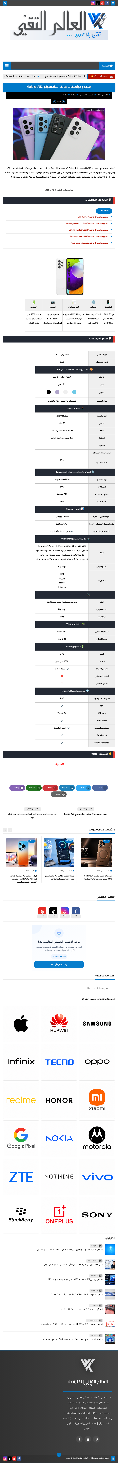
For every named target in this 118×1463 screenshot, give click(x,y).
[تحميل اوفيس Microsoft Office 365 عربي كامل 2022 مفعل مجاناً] (110, 1324)
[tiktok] (98, 3)
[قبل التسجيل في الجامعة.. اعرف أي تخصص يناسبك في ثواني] (110, 1264)
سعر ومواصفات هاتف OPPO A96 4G (93, 217)
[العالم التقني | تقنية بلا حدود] (59, 25)
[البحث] (5, 3)
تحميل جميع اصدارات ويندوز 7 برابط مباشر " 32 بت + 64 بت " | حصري (70, 1250)
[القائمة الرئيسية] (7, 66)
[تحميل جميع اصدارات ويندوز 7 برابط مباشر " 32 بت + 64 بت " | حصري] (110, 1249)
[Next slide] (5, 830)
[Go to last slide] (10, 830)
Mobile (73, 95)
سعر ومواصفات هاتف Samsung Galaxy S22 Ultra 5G (86, 224)
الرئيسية (105, 66)
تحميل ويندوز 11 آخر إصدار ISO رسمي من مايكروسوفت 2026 (74, 1280)
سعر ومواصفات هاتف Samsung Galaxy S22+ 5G (88, 230)
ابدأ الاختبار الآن (61, 964)
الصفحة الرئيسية (87, 95)
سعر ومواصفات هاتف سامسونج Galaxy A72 (89, 243)
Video (65, 95)
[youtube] (102, 3)
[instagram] (93, 3)
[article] (32, 813)
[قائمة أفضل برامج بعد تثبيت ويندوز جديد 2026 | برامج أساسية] (110, 1339)
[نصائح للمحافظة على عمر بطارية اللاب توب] (110, 1309)
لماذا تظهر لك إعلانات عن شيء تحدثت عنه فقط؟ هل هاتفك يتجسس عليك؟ (40, 77)
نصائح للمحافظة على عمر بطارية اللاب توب (82, 1309)
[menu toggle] (113, 3)
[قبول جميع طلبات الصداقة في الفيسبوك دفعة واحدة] (110, 1294)
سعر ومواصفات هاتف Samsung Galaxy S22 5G (89, 237)
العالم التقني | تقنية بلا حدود (77, 1458)
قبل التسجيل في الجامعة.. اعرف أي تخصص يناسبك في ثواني (73, 1265)
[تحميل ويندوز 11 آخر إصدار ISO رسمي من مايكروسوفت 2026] (110, 1279)
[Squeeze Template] (113, 1458)
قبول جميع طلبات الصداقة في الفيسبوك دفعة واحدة (77, 1295)
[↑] (59, 1455)
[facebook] (107, 3)
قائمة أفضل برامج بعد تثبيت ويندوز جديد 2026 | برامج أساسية (73, 1339)
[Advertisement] (59, 50)
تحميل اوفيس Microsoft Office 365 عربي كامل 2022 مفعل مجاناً (72, 1324)
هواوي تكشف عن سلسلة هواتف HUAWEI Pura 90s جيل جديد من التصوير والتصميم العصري (23, 879)
